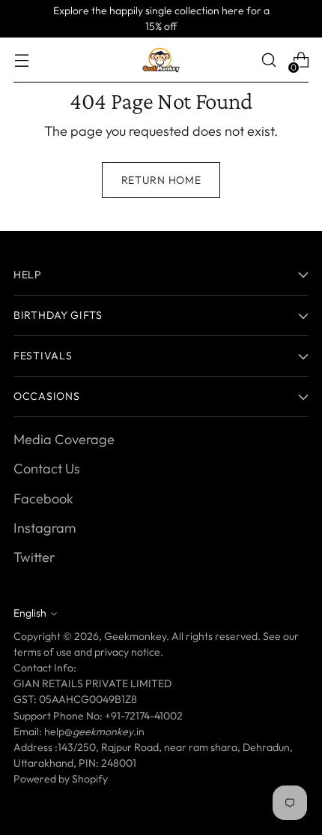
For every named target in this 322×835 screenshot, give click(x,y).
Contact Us (46, 468)
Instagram (44, 527)
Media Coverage (64, 439)
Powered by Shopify (60, 778)
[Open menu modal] (21, 60)
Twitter (34, 557)
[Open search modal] (268, 60)
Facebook (43, 498)
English (29, 613)
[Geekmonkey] (161, 60)
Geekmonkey (135, 636)
